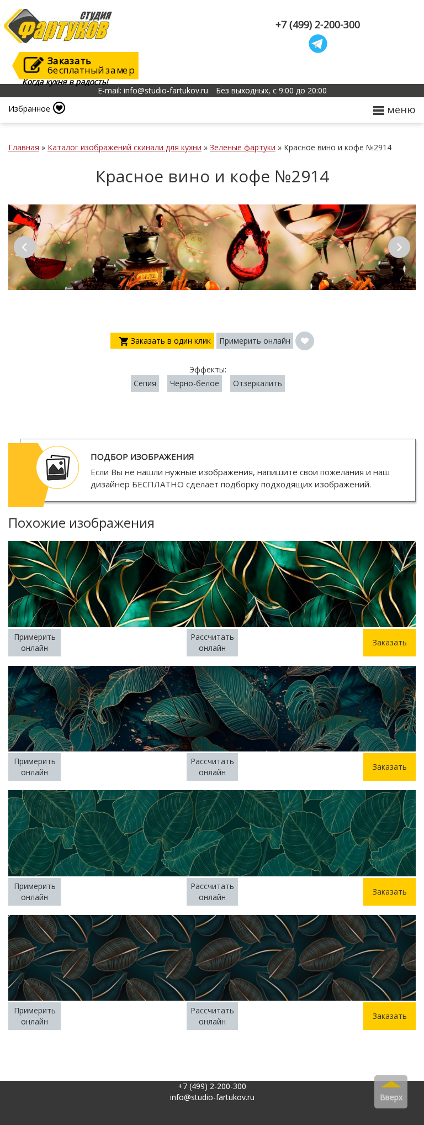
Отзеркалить (257, 383)
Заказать (390, 642)
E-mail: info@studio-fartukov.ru (153, 90)
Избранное (29, 108)
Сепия (145, 383)
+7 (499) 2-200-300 (317, 24)
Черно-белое (194, 383)
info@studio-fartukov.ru (212, 1097)
